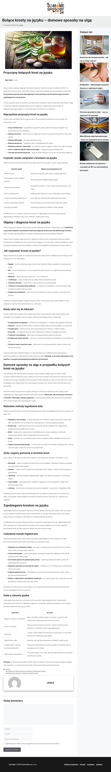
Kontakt (82, 764)
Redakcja (99, 764)
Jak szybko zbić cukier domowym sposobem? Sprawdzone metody (26, 671)
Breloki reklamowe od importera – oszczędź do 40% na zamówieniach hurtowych (94, 166)
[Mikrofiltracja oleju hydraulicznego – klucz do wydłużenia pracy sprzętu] (94, 126)
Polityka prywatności (71, 764)
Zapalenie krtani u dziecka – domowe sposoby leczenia (22, 673)
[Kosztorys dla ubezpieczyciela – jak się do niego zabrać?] (94, 45)
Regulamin (90, 764)
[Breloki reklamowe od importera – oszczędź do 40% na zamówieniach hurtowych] (94, 151)
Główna (8, 669)
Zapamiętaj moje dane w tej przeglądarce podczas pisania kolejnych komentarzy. (32, 744)
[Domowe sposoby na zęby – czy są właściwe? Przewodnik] (94, 100)
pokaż (15, 80)
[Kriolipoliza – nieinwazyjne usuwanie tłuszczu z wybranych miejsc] (94, 73)
